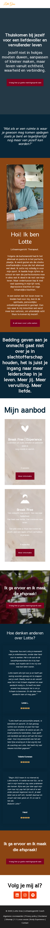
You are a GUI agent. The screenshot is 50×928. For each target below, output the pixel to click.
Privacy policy (31, 916)
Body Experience (37, 919)
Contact (25, 923)
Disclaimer (43, 916)
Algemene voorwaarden (13, 916)
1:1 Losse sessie (21, 919)
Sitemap (9, 919)
